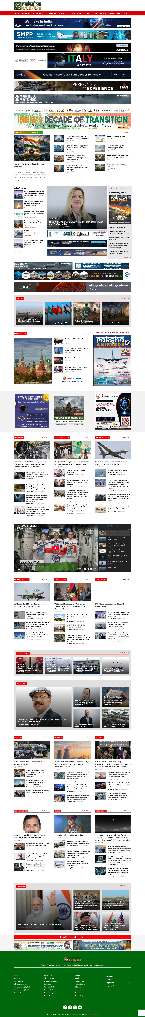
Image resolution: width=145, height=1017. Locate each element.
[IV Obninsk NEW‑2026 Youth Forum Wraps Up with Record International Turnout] (59, 787)
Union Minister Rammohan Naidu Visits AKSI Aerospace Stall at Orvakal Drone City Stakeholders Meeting (119, 497)
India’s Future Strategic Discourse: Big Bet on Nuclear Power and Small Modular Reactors (71, 764)
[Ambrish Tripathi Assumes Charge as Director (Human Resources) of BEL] (32, 824)
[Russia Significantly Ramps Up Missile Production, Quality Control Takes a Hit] (19, 783)
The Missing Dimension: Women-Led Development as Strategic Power (77, 158)
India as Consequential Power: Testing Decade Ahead (118, 156)
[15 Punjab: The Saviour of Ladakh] (72, 824)
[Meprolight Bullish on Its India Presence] (86, 718)
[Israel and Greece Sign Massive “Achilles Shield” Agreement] (18, 224)
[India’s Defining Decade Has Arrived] (32, 148)
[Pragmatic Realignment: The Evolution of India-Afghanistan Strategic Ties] (72, 450)
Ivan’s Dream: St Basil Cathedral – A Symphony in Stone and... (77, 349)
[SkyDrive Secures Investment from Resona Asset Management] (115, 665)
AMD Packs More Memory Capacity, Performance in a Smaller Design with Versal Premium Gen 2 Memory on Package (119, 859)
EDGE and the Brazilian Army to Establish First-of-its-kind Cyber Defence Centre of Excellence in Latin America (113, 764)
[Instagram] (70, 1007)
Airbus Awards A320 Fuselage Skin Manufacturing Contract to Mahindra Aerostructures (34, 193)
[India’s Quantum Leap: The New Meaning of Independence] (59, 138)
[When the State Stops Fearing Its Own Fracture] (86, 313)
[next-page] (20, 252)
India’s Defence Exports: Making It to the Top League (119, 233)
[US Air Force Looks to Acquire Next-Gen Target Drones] (100, 473)
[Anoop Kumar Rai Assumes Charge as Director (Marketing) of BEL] (19, 846)
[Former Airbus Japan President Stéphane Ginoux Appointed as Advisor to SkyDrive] (19, 856)
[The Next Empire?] (115, 313)
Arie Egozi (70, 501)
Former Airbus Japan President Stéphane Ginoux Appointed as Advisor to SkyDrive (36, 856)
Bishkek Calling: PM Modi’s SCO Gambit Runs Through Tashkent (33, 242)
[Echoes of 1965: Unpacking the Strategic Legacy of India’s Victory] (59, 844)
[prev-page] (16, 252)
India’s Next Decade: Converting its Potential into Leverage (77, 168)
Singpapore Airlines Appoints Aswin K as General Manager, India (36, 866)
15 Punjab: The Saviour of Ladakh (69, 835)
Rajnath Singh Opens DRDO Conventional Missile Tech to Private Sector (36, 772)
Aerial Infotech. (92, 1014)
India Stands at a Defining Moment (116, 166)
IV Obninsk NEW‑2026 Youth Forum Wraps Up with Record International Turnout (77, 787)
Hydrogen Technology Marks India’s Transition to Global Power (77, 148)
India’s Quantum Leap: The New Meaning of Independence (78, 137)
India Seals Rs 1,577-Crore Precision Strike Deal (76, 626)
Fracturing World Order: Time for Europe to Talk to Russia (76, 368)
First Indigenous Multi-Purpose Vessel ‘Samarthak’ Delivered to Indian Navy (118, 614)
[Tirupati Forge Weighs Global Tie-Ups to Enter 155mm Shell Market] (18, 214)
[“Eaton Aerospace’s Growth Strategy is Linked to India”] (115, 718)
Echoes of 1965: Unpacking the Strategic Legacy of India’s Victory (78, 842)
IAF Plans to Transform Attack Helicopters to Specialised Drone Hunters (37, 614)
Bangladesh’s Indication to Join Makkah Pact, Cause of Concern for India (77, 482)
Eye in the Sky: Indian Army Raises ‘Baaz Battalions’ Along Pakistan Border (78, 617)
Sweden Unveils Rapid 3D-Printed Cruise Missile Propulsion (37, 791)
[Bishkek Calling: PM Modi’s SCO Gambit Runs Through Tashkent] (18, 243)
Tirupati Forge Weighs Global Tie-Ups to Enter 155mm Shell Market (34, 213)
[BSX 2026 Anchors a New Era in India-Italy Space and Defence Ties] (77, 207)
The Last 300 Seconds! (117, 227)
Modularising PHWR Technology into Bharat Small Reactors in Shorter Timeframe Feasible (78, 797)
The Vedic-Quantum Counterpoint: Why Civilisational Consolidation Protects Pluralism (78, 853)
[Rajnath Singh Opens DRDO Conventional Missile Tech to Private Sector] (19, 773)
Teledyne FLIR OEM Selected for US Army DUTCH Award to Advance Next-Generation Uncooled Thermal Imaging (112, 837)
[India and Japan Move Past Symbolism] (59, 473)
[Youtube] (80, 1007)
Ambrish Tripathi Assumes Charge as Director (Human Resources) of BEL (30, 836)
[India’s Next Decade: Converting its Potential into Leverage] (59, 168)
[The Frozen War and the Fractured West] (58, 341)
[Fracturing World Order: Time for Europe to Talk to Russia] (58, 369)
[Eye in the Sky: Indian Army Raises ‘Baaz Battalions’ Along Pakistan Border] (59, 617)
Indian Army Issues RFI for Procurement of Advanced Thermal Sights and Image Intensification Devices (78, 638)
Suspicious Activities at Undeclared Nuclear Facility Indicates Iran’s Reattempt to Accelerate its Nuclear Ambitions (78, 776)
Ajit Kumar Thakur (54, 227)
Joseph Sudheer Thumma (21, 169)
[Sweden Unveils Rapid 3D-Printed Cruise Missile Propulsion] (19, 793)
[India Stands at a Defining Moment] (100, 167)
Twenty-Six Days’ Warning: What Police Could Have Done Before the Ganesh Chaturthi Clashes (119, 775)
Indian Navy (27, 235)
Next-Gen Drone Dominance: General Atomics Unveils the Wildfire (111, 463)
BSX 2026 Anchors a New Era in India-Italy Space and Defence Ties (76, 223)
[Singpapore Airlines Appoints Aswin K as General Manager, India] (19, 867)
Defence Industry (29, 198)
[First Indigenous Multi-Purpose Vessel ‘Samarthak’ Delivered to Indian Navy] (100, 615)
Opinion (26, 246)
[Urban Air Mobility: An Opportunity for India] (100, 148)
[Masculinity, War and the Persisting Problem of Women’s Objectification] (59, 864)
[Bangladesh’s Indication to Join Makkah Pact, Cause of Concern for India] (59, 483)
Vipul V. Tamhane (72, 857)
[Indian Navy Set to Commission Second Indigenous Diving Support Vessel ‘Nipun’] (100, 625)
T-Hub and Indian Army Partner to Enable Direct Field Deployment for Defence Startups (69, 606)
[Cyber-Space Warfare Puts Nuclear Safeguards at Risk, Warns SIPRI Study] (100, 786)
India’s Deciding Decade (116, 136)
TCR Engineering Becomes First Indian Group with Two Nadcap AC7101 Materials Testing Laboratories (36, 498)
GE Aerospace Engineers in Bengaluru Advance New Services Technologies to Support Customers (37, 476)
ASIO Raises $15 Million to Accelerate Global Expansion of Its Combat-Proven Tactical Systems (119, 848)
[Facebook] (65, 1007)
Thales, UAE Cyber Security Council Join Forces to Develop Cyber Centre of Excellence (118, 795)
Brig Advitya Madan (72, 845)
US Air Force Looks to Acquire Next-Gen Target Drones (118, 471)
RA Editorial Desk (113, 789)
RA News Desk (30, 481)
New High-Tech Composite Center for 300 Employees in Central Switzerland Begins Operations (37, 487)
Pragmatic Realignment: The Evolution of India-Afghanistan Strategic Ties (71, 463)
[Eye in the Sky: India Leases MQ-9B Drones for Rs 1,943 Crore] (100, 509)
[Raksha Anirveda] (28, 5)
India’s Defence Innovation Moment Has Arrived (118, 253)
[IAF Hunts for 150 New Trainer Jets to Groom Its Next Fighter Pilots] (32, 592)
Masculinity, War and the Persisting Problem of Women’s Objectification (77, 863)
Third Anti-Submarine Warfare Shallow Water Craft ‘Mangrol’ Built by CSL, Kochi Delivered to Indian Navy (118, 636)
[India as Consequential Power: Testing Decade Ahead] (100, 157)
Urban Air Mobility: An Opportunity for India (115, 147)
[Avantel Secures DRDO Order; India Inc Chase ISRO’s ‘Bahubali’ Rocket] (18, 204)
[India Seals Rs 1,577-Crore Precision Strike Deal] (59, 628)
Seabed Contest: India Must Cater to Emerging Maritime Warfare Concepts (119, 246)
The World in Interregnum (74, 358)
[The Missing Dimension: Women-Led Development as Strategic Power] (59, 158)
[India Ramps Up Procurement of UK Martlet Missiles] (32, 750)
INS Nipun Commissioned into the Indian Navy (34, 232)
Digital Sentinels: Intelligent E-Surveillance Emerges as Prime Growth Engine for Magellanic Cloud (118, 871)
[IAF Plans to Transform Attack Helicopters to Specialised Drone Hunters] (19, 615)
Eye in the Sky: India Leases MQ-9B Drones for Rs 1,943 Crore (119, 508)
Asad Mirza (70, 474)
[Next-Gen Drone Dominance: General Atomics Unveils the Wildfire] (113, 450)
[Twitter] (75, 1007)
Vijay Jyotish (111, 779)
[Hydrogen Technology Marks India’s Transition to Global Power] (59, 148)
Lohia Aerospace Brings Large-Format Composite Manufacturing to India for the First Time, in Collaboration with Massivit (37, 510)
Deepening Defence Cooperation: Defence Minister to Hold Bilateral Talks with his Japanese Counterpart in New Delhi (78, 508)
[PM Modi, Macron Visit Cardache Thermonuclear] (44, 910)
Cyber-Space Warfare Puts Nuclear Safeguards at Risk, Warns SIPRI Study (119, 785)
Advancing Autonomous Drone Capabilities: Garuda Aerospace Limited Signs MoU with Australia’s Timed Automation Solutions (118, 484)
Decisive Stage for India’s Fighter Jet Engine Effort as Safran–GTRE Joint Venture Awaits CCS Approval (30, 464)
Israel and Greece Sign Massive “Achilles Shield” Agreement (32, 223)
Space (26, 207)
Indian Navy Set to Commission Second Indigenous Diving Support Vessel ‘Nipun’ (118, 624)
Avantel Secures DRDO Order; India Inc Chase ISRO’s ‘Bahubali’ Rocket (34, 203)
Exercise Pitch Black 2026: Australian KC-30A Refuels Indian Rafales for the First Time (37, 635)
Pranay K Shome (71, 868)
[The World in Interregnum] (58, 360)
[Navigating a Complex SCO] (58, 313)
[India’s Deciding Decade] (100, 138)
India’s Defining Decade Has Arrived (29, 165)
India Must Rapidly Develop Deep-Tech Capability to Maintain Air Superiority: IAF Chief (37, 624)
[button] (117, 188)
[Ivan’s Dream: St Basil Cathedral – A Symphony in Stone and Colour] (58, 350)
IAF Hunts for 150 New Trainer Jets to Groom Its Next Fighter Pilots (30, 605)
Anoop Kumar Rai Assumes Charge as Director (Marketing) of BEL (38, 844)
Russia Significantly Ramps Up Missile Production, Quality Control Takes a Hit (36, 782)
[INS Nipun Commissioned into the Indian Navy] (18, 234)
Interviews (53, 219)
